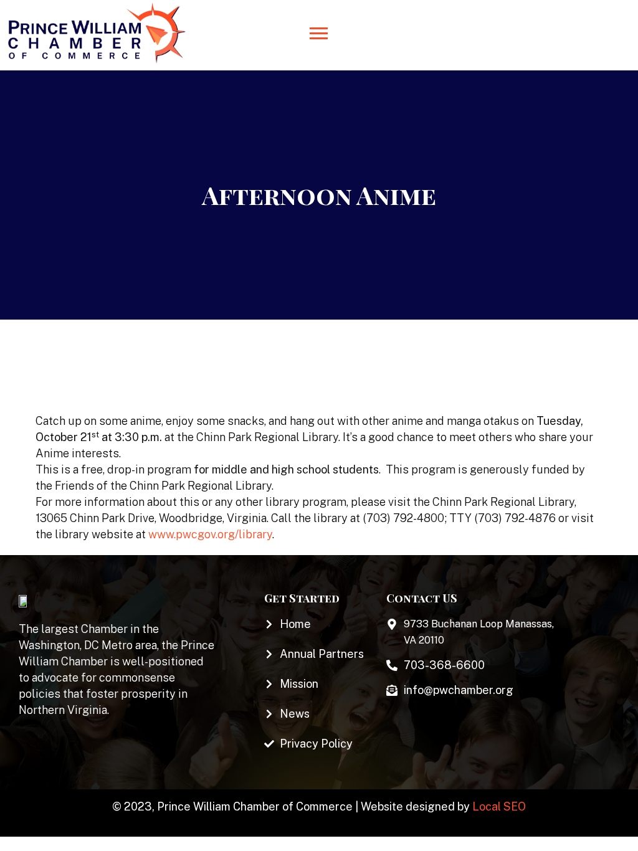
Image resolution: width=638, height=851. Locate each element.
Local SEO (499, 806)
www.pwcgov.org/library (210, 534)
